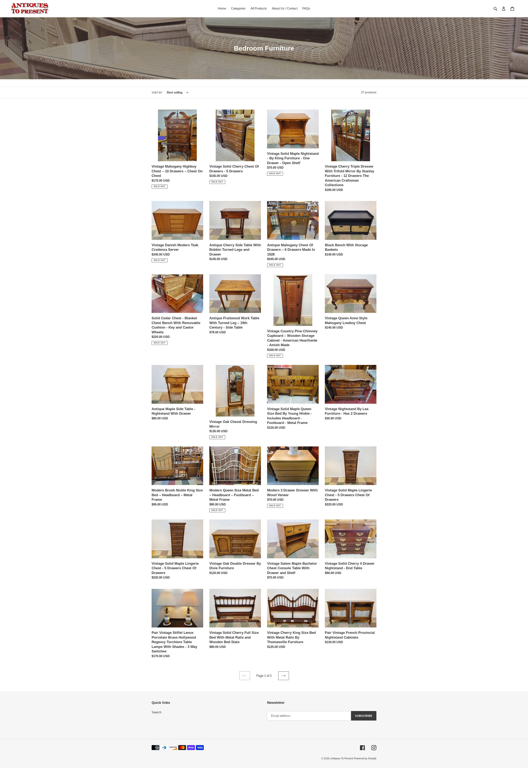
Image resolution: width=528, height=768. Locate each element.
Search (156, 712)
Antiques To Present (342, 758)
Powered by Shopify (365, 758)
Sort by (157, 92)
